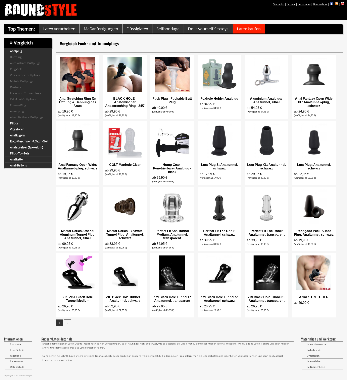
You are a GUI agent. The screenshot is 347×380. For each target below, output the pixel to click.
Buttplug (16, 57)
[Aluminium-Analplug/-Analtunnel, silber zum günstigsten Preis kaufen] (266, 90)
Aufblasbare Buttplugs (25, 63)
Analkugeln (17, 135)
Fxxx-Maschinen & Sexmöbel (29, 141)
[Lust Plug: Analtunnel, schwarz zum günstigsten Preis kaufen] (313, 157)
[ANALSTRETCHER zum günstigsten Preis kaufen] (313, 289)
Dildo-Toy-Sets (19, 153)
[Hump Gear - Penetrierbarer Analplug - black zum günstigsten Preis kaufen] (172, 157)
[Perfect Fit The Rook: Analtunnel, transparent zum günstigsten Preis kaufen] (266, 223)
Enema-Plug (18, 105)
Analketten (17, 159)
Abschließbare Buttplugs (26, 117)
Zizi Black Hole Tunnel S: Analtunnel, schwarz (219, 298)
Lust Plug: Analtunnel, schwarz (314, 166)
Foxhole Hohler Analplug (219, 98)
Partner (291, 4)
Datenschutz (320, 4)
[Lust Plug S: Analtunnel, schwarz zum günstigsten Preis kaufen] (219, 157)
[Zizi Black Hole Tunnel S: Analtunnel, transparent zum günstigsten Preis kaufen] (266, 289)
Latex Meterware (316, 344)
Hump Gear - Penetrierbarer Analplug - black (172, 168)
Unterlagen (313, 355)
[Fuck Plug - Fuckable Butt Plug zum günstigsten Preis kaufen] (172, 90)
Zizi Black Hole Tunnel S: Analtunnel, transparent (267, 298)
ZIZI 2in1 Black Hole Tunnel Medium (78, 298)
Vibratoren (17, 129)
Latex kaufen (249, 28)
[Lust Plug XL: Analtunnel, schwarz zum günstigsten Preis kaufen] (266, 157)
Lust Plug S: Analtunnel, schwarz (219, 166)
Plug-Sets (16, 69)
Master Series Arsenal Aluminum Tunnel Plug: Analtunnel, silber (78, 234)
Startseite (278, 4)
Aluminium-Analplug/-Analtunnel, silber (266, 100)
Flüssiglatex (137, 28)
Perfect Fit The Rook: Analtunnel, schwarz (219, 232)
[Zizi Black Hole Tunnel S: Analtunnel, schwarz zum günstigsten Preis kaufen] (219, 289)
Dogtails (15, 87)
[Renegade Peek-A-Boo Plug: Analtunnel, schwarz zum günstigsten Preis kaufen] (313, 223)
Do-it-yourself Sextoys (208, 28)
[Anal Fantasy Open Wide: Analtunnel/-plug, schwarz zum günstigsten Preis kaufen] (77, 157)
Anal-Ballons (18, 165)
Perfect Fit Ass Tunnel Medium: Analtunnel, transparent (172, 234)
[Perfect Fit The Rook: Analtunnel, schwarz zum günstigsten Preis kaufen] (219, 223)
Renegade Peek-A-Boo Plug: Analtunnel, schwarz (314, 232)
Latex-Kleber (314, 361)
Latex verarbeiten (59, 28)
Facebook (15, 355)
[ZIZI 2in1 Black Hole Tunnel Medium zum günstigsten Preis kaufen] (77, 289)
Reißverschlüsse (316, 367)
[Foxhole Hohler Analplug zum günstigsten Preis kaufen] (219, 90)
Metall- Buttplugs (21, 81)
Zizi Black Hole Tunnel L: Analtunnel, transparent (172, 298)
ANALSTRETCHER (314, 297)
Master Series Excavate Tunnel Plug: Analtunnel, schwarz (125, 234)
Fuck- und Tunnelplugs (25, 93)
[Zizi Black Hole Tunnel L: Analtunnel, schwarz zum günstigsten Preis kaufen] (124, 289)
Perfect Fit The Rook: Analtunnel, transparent (267, 232)
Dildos (14, 123)
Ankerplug (17, 111)
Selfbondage (168, 28)
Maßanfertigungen (101, 28)
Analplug (16, 51)
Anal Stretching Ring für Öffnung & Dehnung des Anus (77, 102)
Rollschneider (314, 350)
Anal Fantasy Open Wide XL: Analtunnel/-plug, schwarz (314, 102)
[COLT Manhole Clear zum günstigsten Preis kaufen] (124, 157)
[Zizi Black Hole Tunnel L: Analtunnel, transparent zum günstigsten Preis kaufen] (172, 289)
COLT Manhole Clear (125, 164)
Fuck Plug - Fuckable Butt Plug (172, 100)
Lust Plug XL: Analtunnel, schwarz (266, 166)
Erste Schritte (17, 350)
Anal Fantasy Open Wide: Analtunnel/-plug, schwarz (77, 166)
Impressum (304, 4)
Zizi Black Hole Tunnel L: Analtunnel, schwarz (125, 298)
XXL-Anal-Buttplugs (23, 99)
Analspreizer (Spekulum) (26, 147)
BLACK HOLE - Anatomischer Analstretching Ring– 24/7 (125, 102)
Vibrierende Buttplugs (25, 75)
